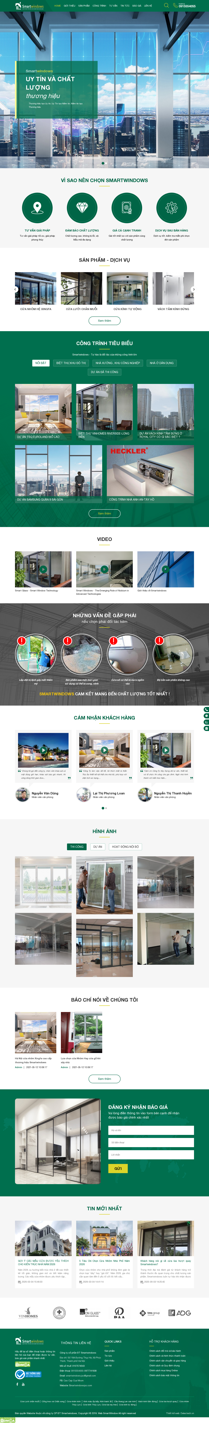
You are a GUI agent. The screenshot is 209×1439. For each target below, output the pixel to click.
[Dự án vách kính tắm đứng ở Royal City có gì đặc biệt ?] (165, 412)
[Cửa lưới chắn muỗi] (81, 288)
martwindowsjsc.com (81, 1385)
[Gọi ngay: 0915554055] (206, 709)
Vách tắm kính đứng (173, 309)
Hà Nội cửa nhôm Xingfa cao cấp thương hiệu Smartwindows (33, 1060)
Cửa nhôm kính (74, 1401)
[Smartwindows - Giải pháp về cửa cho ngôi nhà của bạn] (34, 6)
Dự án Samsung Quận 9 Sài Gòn (40, 499)
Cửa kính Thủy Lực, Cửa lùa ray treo (100, 1405)
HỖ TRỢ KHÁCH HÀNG (164, 1341)
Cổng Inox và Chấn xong (53, 1401)
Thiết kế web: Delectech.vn (180, 1413)
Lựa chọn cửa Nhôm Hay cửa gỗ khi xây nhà (81, 1060)
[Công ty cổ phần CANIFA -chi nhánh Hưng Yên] (149, 1318)
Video (104, 539)
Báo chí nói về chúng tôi (104, 1000)
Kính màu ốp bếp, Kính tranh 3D (98, 1401)
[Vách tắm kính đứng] (173, 288)
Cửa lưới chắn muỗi (81, 309)
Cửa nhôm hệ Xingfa (35, 309)
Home (57, 6)
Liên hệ (148, 6)
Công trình (99, 6)
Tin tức (124, 6)
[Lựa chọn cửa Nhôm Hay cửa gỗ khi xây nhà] (81, 1052)
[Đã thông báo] (28, 1378)
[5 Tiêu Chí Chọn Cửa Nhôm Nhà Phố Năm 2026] (104, 1255)
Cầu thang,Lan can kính (125, 1401)
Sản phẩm (84, 6)
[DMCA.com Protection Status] (22, 1366)
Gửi (118, 1168)
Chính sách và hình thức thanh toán (167, 1356)
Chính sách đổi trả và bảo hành (165, 1351)
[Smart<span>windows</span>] (104, 167)
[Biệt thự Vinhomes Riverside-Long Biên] (104, 412)
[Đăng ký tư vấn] (206, 728)
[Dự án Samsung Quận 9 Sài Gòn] (58, 474)
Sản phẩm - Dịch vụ (104, 260)
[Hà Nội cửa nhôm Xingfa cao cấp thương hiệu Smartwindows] (35, 1052)
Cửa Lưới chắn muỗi (29, 1401)
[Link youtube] (17, 1384)
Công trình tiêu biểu (104, 343)
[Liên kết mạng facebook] (206, 715)
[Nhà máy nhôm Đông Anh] (29, 1318)
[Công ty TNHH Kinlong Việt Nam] (179, 1318)
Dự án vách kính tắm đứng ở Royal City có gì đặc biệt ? (161, 435)
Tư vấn (113, 6)
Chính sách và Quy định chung (164, 1365)
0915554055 (187, 6)
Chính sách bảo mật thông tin (164, 1375)
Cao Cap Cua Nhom (74, 1380)
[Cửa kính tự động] (127, 288)
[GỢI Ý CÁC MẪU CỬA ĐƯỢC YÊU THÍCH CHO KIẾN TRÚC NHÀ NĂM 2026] (43, 1255)
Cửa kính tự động (128, 309)
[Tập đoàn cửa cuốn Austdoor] (89, 1318)
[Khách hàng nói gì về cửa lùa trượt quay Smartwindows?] (165, 1255)
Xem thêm (104, 320)
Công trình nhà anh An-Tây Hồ (131, 499)
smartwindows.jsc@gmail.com (81, 1375)
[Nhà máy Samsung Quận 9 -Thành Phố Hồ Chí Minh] (119, 1318)
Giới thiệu (69, 6)
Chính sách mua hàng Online (163, 1370)
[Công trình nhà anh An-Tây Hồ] (150, 474)
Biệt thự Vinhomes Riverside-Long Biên (103, 435)
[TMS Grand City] (59, 1318)
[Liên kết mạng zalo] (206, 722)
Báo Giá (136, 6)
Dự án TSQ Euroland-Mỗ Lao (38, 436)
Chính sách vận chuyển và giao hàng (167, 1360)
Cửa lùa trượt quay (168, 1401)
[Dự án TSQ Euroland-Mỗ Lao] (43, 412)
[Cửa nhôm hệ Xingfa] (35, 288)
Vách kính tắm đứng (147, 1401)
